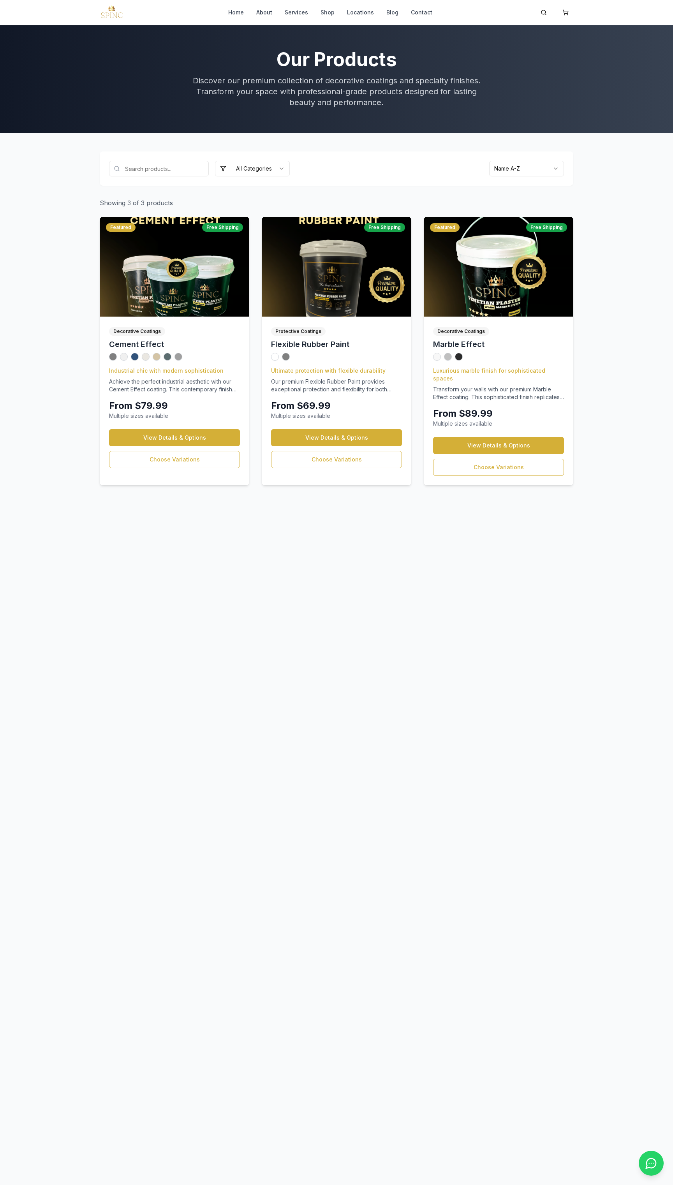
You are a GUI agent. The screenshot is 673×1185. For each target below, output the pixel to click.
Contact (421, 12)
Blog (392, 12)
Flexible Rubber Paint (310, 344)
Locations (360, 12)
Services (296, 12)
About (264, 12)
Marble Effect (458, 344)
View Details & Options (174, 437)
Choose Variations (175, 459)
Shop (328, 12)
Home (236, 12)
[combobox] (252, 168)
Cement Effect (136, 344)
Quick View (181, 266)
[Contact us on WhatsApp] (651, 1163)
